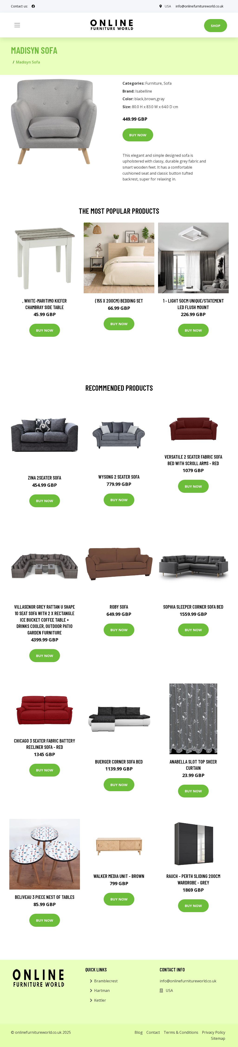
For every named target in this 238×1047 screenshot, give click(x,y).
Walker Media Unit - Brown (118, 876)
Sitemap (218, 1038)
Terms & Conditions (181, 1032)
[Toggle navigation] (17, 25)
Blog (139, 1032)
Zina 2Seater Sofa (44, 477)
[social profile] (33, 6)
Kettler (100, 1000)
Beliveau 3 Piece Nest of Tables (44, 897)
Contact (153, 1032)
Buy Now (137, 135)
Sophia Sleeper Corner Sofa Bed (193, 607)
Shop (215, 25)
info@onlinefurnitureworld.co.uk (199, 6)
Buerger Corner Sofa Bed (119, 761)
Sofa (168, 83)
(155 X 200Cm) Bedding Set (119, 300)
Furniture (153, 83)
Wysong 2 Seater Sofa (118, 477)
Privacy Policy (213, 1032)
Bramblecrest (106, 981)
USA (168, 6)
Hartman (102, 990)
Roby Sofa (119, 607)
